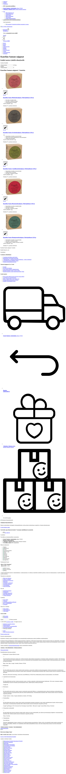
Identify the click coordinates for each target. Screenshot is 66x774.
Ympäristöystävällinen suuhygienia (10, 257)
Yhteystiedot (8, 17)
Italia (7, 743)
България (10, 757)
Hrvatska (10, 752)
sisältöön (5, 2)
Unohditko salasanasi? (7, 593)
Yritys (4, 630)
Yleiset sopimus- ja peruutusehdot (10, 626)
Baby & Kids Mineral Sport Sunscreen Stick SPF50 (13, 276)
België (8, 768)
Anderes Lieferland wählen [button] (6, 738)
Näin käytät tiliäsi (6, 586)
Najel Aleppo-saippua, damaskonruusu (11, 269)
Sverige (9, 751)
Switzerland (11, 761)
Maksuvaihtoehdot (9, 16)
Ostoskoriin (5, 3)
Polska (8, 753)
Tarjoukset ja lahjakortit (8, 582)
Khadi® (4, 266)
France (8, 749)
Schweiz (9, 758)
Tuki (4, 11)
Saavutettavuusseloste (7, 627)
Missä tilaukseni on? (10, 12)
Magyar (9, 755)
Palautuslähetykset (9, 13)
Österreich (11, 742)
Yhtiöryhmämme (6, 609)
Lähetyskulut (8, 15)
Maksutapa (5, 581)
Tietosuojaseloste (6, 625)
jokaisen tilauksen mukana (14, 9)
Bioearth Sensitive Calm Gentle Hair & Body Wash (13, 271)
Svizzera (9, 760)
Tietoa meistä (5, 608)
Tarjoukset (5, 604)
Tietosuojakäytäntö (4, 650)
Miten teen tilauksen (7, 578)
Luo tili (4, 35)
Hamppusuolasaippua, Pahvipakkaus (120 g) (19, 237)
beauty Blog (5, 599)
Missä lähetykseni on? (7, 594)
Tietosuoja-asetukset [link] (7, 628)
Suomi (8, 756)
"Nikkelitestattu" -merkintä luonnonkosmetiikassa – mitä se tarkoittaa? (17, 259)
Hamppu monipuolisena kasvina (9, 261)
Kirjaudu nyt (5, 31)
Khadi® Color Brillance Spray (9, 281)
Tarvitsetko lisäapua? (7, 584)
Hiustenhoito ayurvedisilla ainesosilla (10, 258)
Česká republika (14, 764)
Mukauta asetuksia (17, 647)
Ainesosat (5, 600)
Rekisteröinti (5, 591)
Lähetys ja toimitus (7, 579)
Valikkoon (5, 1)
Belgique (10, 767)
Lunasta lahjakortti (7, 595)
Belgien (9, 771)
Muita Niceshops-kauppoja (8, 631)
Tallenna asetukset (4, 727)
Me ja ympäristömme (7, 603)
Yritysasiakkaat (6, 585)
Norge (8, 772)
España (8, 746)
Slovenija (10, 748)
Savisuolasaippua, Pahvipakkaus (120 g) (18, 132)
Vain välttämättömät (9, 647)
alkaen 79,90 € (13, 8)
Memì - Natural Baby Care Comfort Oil (11, 278)
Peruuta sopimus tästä (5, 634)
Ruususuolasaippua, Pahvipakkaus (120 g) (19, 203)
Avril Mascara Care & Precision (9, 277)
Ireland (8, 765)
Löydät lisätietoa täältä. (5, 527)
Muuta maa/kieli (13, 619)
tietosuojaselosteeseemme (14, 645)
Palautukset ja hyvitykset (8, 580)
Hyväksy (2, 647)
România (10, 750)
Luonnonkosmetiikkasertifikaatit (9, 602)
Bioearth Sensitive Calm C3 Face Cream (11, 270)
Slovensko (11, 763)
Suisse (8, 759)
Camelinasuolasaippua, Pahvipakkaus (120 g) (19, 168)
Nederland (11, 766)
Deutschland (12, 744)
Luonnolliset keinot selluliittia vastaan (10, 260)
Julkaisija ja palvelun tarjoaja (9, 623)
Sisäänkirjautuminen (7, 590)
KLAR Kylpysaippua (7, 268)
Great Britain (12, 745)
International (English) (18, 741)
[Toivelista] (4, 37)
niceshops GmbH (9, 621)
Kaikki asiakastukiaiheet (11, 18)
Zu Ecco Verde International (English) (8, 736)
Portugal (9, 770)
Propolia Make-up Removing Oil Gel (10, 280)
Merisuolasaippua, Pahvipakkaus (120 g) (18, 97)
